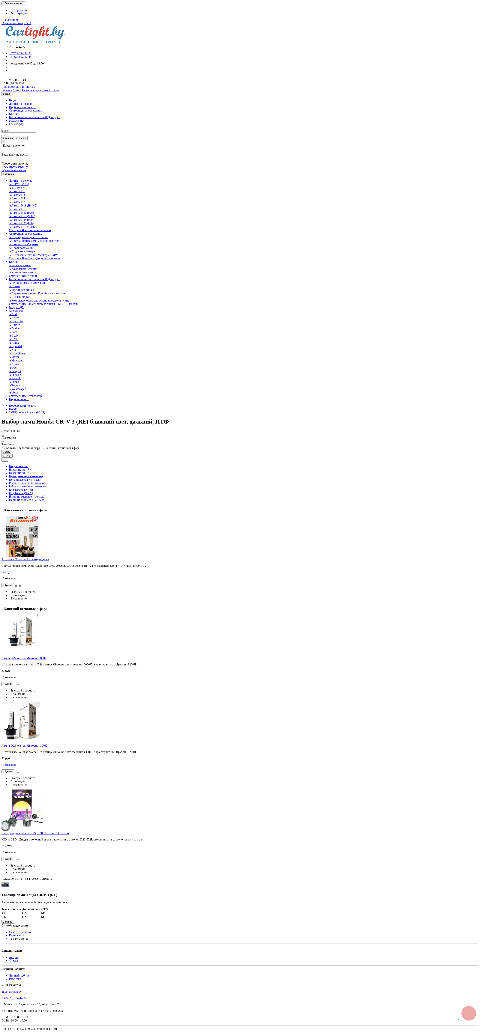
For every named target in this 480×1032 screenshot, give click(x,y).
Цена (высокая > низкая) (24, 479)
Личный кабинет (20, 975)
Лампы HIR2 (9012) (23, 226)
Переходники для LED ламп (28, 237)
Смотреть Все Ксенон (23, 275)
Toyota (14, 385)
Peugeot (15, 371)
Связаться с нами (20, 932)
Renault (15, 378)
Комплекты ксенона (23, 268)
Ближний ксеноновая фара (62, 448)
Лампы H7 (17, 202)
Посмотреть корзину (15, 166)
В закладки (17, 595)
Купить (7, 585)
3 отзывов (9, 764)
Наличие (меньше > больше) (27, 496)
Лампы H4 (17, 198)
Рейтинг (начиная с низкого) (27, 486)
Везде (12, 100)
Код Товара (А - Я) (21, 489)
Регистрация (18, 13)
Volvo (14, 392)
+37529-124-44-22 (20, 53)
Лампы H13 (17, 209)
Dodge (14, 328)
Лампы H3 (17, 194)
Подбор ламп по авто (22, 107)
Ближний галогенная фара (23, 448)
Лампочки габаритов (23, 244)
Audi (13, 314)
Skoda (14, 381)
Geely (14, 335)
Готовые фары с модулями (27, 282)
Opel (13, 367)
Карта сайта (16, 935)
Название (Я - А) (20, 472)
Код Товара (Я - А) (21, 493)
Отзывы (14, 960)
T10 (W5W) (17, 187)
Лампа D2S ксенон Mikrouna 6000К (24, 658)
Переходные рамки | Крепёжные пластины (37, 293)
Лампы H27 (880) (21, 223)
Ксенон (14, 113)
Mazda (14, 356)
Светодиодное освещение (25, 110)
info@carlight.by (12, 991)
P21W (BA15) (19, 184)
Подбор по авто (19, 399)
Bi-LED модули (20, 297)
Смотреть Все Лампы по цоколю (30, 230)
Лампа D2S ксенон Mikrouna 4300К (24, 745)
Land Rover (17, 353)
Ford (13, 332)
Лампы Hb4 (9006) (22, 216)
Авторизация (18, 10)
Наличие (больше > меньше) (27, 499)
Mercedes (16, 360)
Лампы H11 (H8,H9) (23, 205)
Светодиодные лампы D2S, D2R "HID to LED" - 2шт (35, 833)
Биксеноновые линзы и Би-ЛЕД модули (34, 117)
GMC (13, 339)
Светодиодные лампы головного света (35, 240)
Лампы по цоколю (20, 103)
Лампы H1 (17, 191)
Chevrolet (16, 321)
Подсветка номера (22, 251)
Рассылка (15, 978)
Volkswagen (17, 389)
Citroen (14, 324)
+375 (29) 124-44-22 (14, 998)
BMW (14, 317)
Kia (12, 349)
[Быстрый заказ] (16, 586)
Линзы (14, 286)
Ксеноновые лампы (23, 272)
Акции (13, 957)
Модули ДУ (16, 120)
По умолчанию (18, 466)
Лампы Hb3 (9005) (22, 212)
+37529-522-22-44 (20, 56)
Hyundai (15, 346)
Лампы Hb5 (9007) (22, 219)
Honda (14, 342)
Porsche (15, 374)
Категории (8, 174)
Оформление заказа (14, 170)
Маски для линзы (21, 289)
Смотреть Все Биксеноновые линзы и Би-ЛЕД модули (44, 303)
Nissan (14, 364)
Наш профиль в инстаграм (18, 86)
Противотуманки (21, 247)
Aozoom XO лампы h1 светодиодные (25, 559)
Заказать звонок (19, 938)
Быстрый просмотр (22, 591)
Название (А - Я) (20, 469)
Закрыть (7, 921)
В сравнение (18, 598)
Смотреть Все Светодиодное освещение (34, 258)
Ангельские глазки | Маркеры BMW (33, 255)
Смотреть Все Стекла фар (25, 395)
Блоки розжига (20, 265)
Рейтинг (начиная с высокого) (28, 483)
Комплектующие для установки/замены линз (39, 300)
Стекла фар (16, 124)
